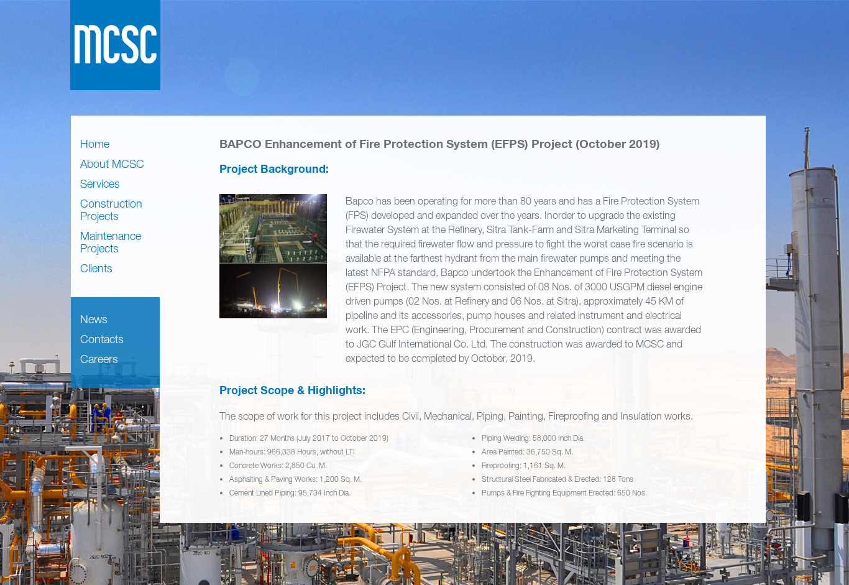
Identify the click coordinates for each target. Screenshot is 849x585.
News (94, 319)
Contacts (102, 339)
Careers (99, 359)
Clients (96, 268)
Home (94, 143)
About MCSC (112, 163)
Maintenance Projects (110, 242)
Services (100, 183)
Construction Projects (111, 210)
